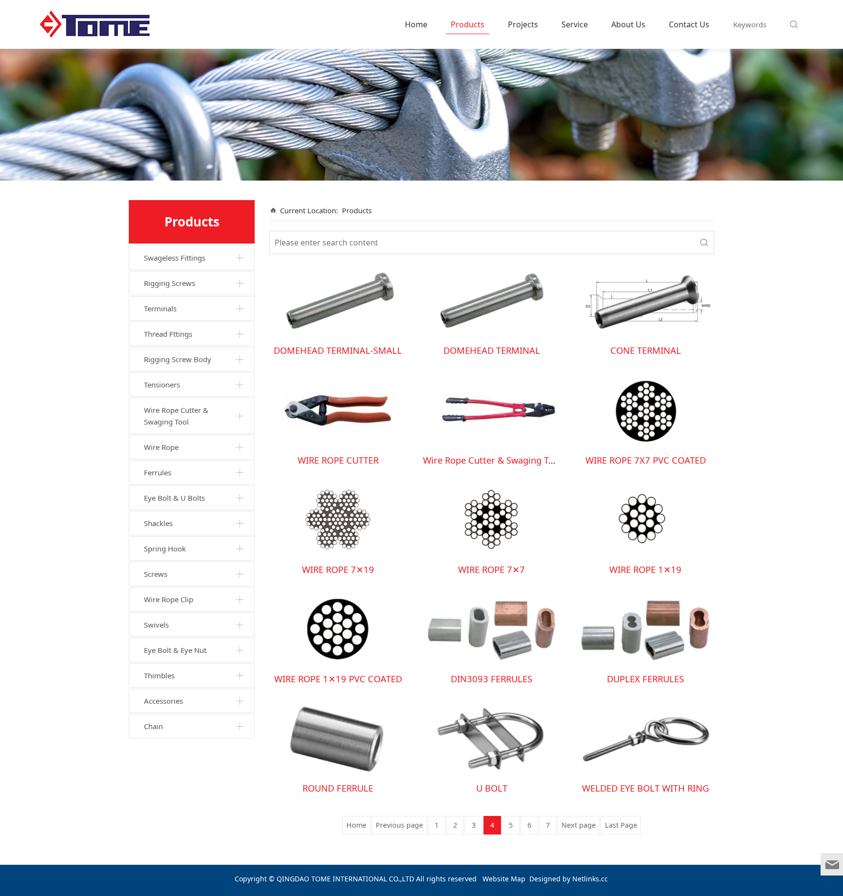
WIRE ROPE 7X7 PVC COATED (645, 460)
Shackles (158, 523)
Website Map (503, 878)
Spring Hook (165, 548)
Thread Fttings (168, 334)
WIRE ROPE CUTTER (338, 460)
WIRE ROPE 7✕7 (491, 569)
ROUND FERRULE (337, 788)
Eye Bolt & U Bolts (174, 498)
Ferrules (157, 472)
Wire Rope (161, 447)
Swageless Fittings (174, 258)
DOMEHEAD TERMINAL (491, 350)
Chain (153, 726)
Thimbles (159, 675)
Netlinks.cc (590, 878)
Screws (155, 574)
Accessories (163, 701)
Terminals (160, 308)
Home (416, 24)
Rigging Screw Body (177, 359)
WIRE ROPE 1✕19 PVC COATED (338, 678)
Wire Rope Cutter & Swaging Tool (176, 416)
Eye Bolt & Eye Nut (175, 650)
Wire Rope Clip (168, 599)
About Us (628, 24)
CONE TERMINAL (645, 350)
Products (467, 24)
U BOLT (491, 788)
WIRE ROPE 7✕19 (338, 569)
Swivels (156, 625)
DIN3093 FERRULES (491, 678)
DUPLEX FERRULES (645, 678)
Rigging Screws (169, 283)
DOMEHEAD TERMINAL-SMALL (338, 350)
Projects (523, 24)
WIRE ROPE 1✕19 (645, 569)
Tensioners (162, 384)
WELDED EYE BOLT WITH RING (645, 788)
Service (575, 24)
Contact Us (689, 24)
